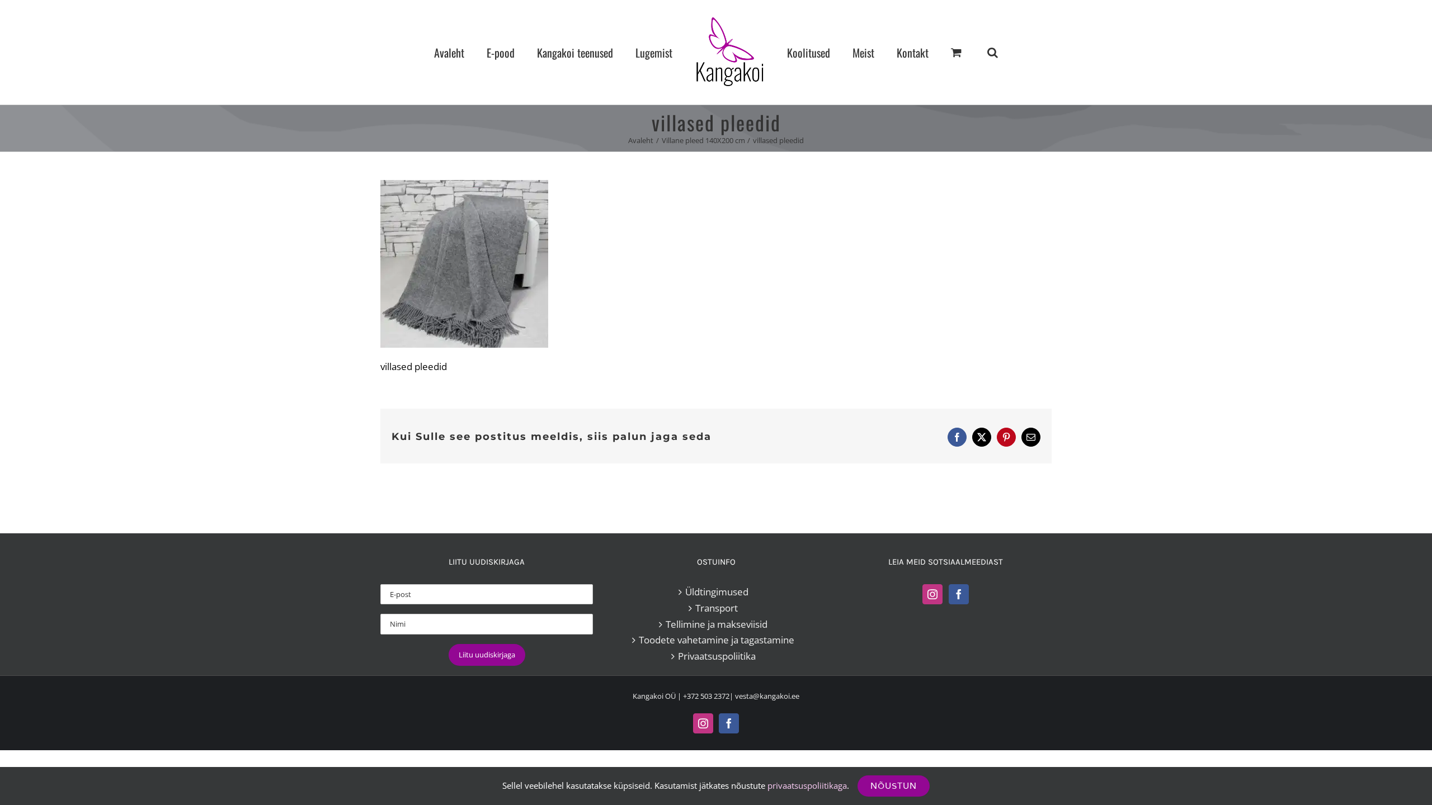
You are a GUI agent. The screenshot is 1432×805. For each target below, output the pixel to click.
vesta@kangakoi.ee (767, 696)
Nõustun (893, 785)
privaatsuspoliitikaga (807, 785)
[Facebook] (959, 594)
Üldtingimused (716, 591)
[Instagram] (932, 594)
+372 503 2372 (706, 696)
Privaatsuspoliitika (717, 656)
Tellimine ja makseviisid (716, 624)
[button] (945, 52)
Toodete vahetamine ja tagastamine (716, 639)
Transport (716, 608)
